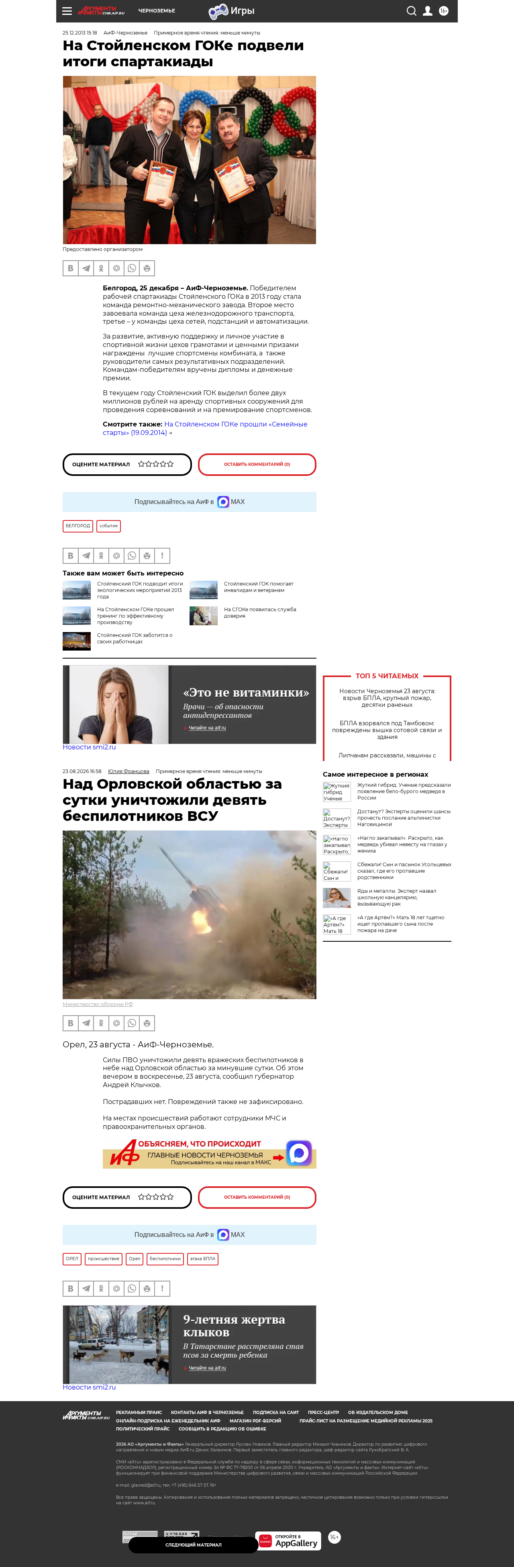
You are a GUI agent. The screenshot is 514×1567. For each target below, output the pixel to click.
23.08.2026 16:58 (82, 771)
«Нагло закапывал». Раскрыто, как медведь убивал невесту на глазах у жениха (402, 844)
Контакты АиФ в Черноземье (207, 1412)
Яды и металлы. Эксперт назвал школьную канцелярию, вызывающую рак (396, 897)
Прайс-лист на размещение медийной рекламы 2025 (366, 1421)
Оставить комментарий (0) (257, 464)
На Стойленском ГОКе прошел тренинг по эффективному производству (135, 615)
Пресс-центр (323, 1412)
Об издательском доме (378, 1412)
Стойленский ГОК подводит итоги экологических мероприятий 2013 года (140, 590)
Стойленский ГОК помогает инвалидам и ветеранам (259, 587)
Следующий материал (193, 1545)
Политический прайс (142, 1429)
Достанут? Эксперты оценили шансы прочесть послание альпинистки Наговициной (404, 817)
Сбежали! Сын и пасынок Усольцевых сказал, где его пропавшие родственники (404, 870)
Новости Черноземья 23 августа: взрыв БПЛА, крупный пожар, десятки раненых (387, 698)
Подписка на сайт (276, 1412)
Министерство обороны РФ (98, 1004)
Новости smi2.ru (89, 747)
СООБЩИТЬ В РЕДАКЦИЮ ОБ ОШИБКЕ (222, 1429)
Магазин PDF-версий (255, 1421)
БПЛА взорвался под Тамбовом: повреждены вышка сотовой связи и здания (387, 730)
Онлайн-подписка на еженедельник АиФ (168, 1421)
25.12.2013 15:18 (80, 33)
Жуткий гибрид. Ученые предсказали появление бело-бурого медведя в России (404, 791)
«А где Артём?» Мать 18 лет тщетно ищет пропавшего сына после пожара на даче (401, 923)
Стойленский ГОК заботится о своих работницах (135, 638)
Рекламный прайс (139, 1412)
